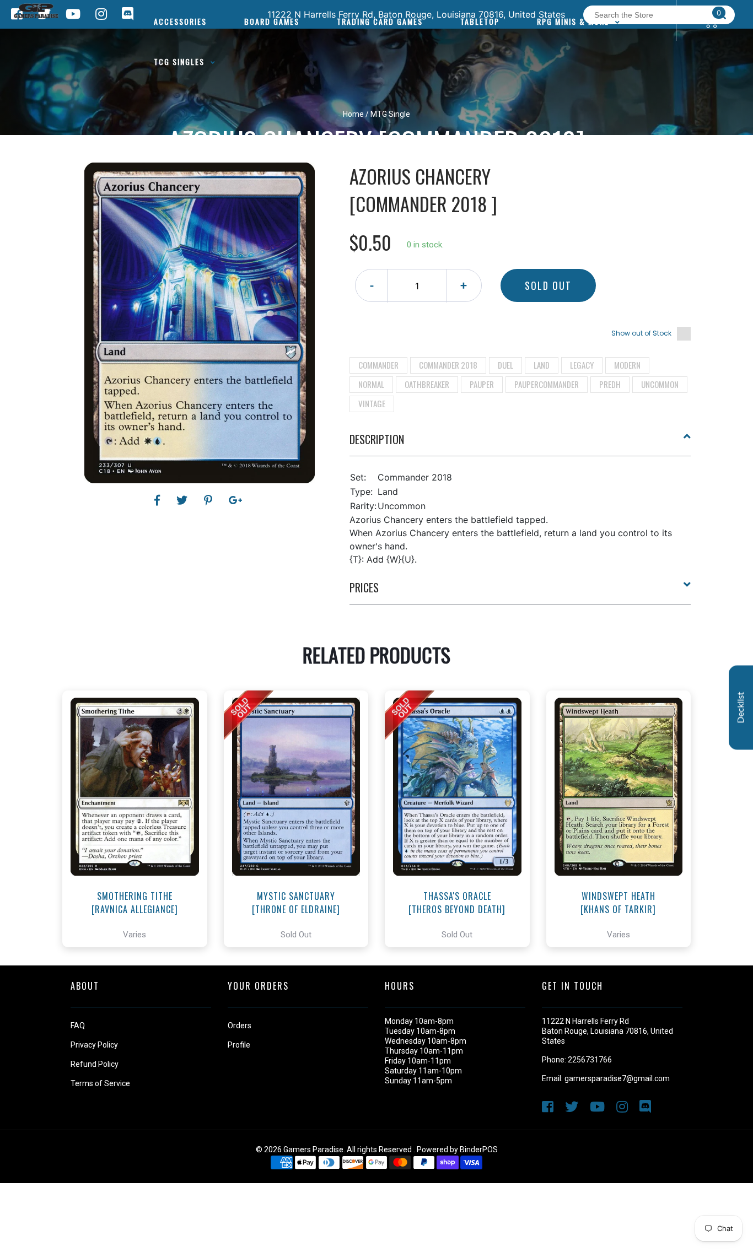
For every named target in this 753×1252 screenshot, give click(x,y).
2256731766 (590, 1059)
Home (353, 114)
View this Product (139, 849)
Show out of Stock (641, 333)
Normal (371, 384)
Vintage (371, 403)
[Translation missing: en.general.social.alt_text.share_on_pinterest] (210, 500)
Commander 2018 (448, 365)
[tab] (520, 443)
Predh (610, 384)
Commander (378, 365)
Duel (505, 365)
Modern (627, 365)
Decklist (740, 708)
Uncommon (660, 384)
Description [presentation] (376, 439)
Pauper (482, 384)
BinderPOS (479, 1149)
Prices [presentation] (364, 587)
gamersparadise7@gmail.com (617, 1078)
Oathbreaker (427, 384)
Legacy (582, 365)
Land (542, 365)
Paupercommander (546, 384)
